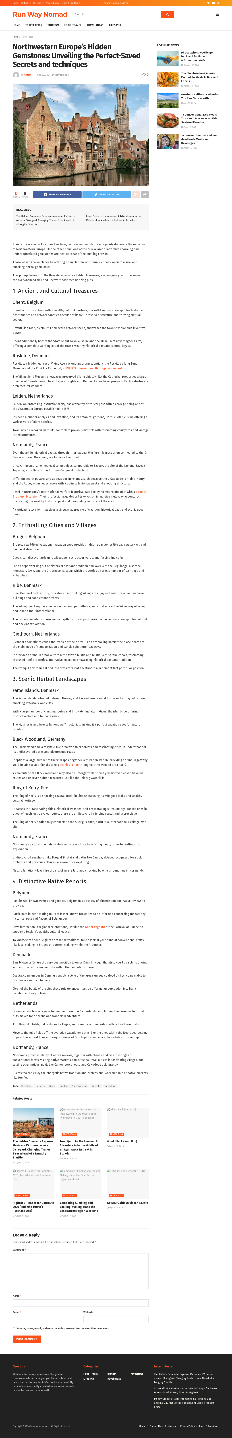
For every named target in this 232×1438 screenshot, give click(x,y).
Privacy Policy (52, 3)
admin (27, 74)
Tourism (53, 25)
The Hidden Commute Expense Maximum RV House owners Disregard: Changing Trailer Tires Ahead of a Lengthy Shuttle (45, 220)
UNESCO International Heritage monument (93, 368)
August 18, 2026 (116, 1208)
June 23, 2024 (44, 74)
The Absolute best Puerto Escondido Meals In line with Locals (199, 77)
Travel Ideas (95, 25)
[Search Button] (167, 14)
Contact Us (25, 3)
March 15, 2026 (190, 148)
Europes (40, 1086)
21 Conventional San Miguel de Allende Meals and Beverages (199, 139)
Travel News (33, 25)
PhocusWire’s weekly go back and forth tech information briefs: (197, 56)
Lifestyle (115, 25)
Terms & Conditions (70, 3)
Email (17, 1312)
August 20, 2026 (68, 1158)
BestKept (26, 1086)
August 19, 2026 (21, 1216)
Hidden (64, 1086)
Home (15, 3)
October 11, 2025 (191, 86)
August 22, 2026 (21, 1162)
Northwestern (80, 1086)
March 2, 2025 (189, 127)
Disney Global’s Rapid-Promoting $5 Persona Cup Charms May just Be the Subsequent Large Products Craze (184, 1403)
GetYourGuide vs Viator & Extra (127, 1203)
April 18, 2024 (189, 103)
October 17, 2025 (191, 65)
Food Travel (72, 25)
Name (17, 1295)
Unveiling (110, 1086)
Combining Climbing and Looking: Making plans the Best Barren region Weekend (79, 1207)
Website (88, 1312)
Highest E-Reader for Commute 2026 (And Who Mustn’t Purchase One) (33, 1207)
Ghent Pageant (95, 927)
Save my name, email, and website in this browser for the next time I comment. (63, 1328)
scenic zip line (69, 765)
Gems (52, 1086)
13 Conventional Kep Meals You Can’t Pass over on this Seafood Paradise (199, 118)
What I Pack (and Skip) (122, 1141)
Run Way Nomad (40, 14)
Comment (19, 1250)
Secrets (96, 1086)
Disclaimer (38, 3)
